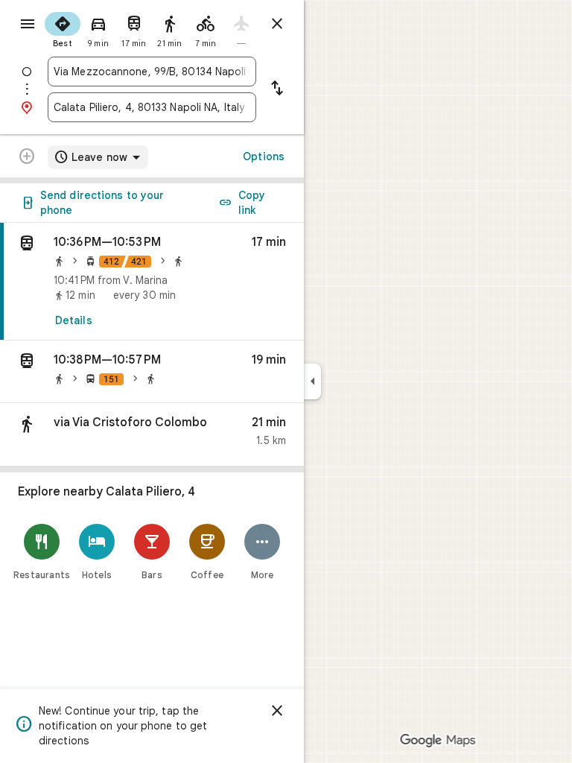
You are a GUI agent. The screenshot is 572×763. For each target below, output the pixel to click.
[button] (152, 372)
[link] (152, 282)
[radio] (62, 28)
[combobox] (152, 71)
